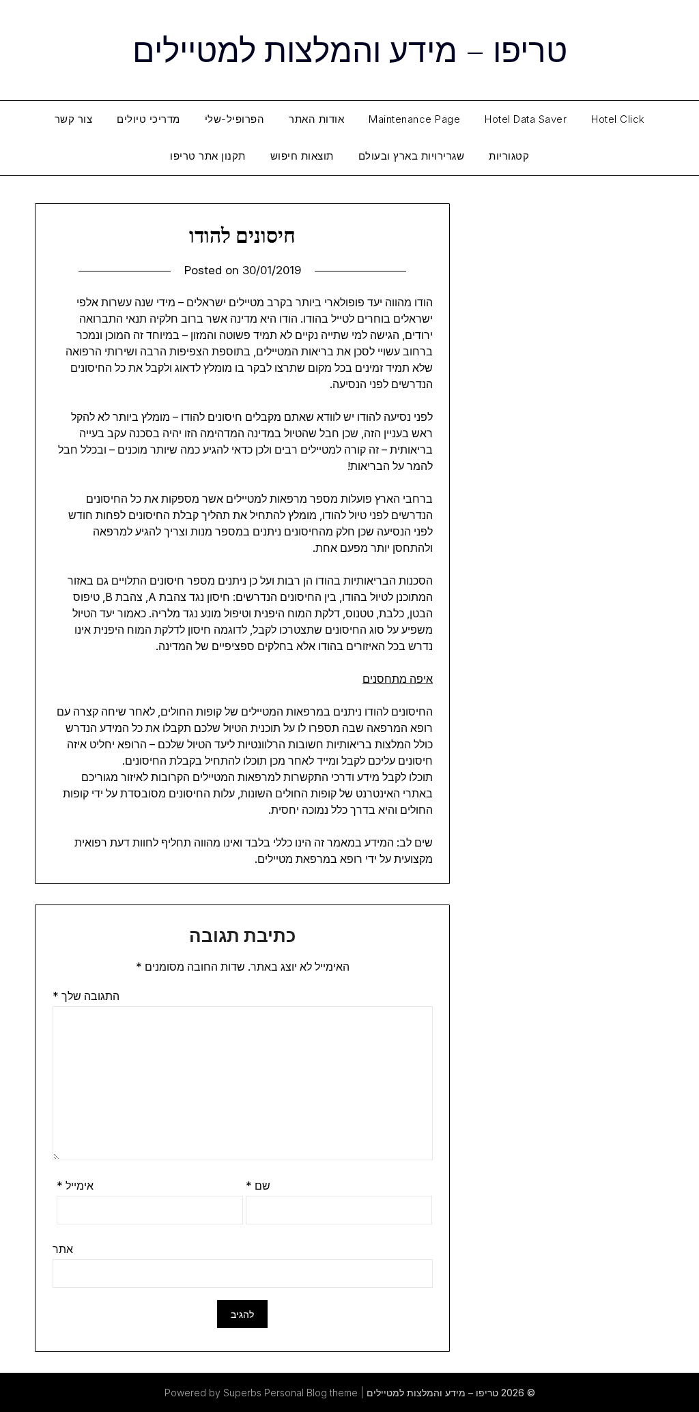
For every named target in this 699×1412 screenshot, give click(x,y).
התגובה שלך (86, 996)
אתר (63, 1249)
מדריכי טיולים (148, 119)
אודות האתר (316, 119)
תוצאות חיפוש (302, 155)
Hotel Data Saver (526, 119)
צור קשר (74, 119)
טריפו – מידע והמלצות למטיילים (349, 48)
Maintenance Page (414, 119)
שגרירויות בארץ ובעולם (411, 155)
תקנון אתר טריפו (208, 155)
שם (258, 1185)
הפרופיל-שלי (235, 119)
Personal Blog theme (311, 1392)
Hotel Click (618, 119)
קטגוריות (509, 155)
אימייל (75, 1185)
